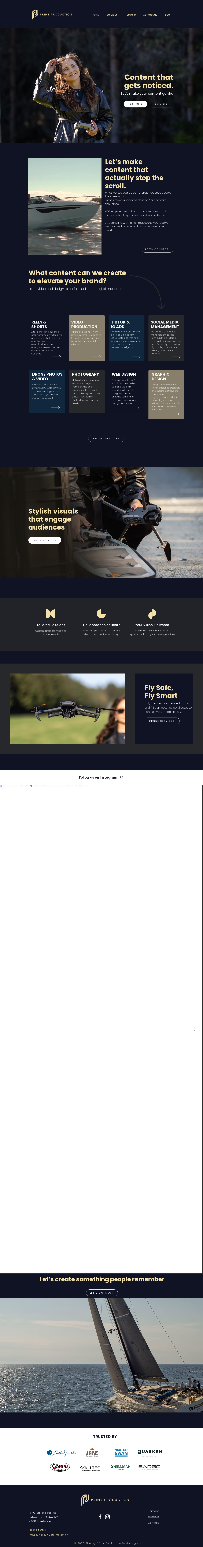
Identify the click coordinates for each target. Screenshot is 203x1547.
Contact (153, 1523)
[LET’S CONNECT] (56, 356)
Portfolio (153, 1516)
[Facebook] (100, 1517)
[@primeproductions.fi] (121, 777)
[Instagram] (107, 1517)
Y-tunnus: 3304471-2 (43, 1517)
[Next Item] (194, 1029)
